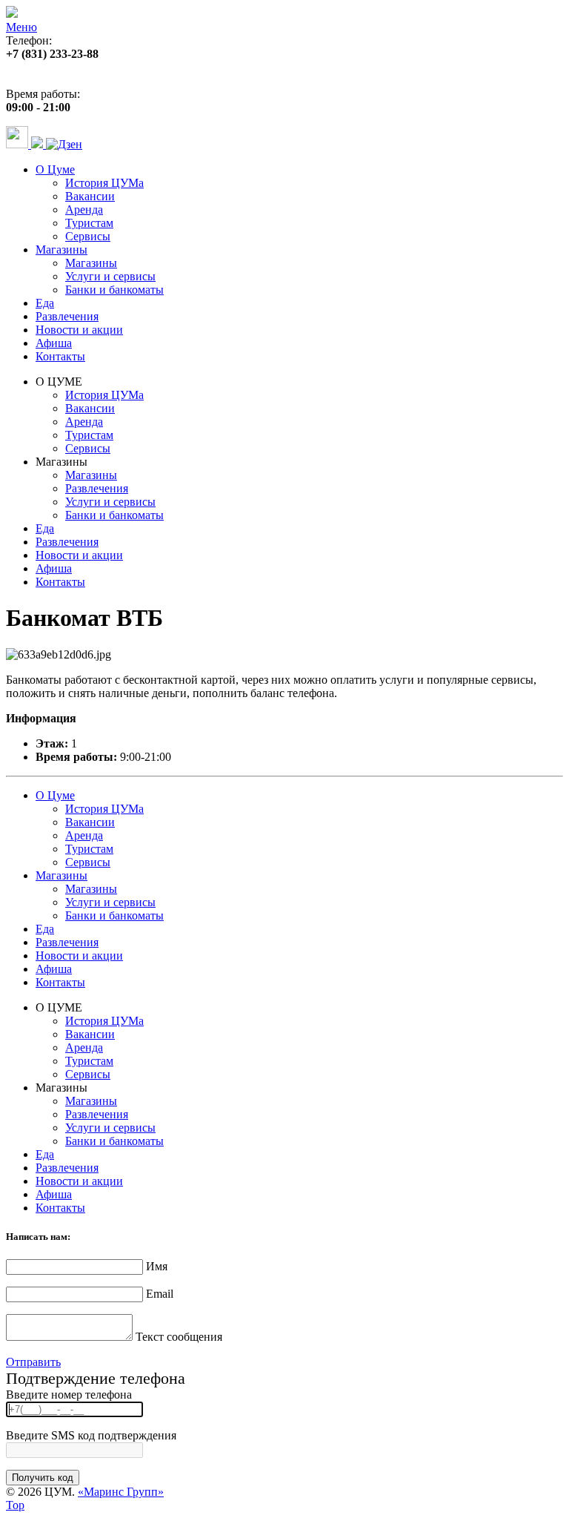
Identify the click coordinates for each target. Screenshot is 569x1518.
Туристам (89, 223)
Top (15, 1505)
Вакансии (90, 196)
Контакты (60, 356)
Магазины (61, 249)
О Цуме (55, 169)
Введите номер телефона (69, 1394)
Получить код (42, 1477)
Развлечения (67, 316)
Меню (21, 27)
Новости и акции (79, 329)
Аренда (84, 209)
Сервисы (87, 236)
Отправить (33, 1362)
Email (159, 1293)
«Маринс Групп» (121, 1491)
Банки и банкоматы (114, 289)
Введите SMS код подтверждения (91, 1435)
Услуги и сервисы (110, 276)
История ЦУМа (104, 182)
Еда (45, 303)
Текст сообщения (179, 1336)
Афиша (54, 343)
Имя (156, 1266)
